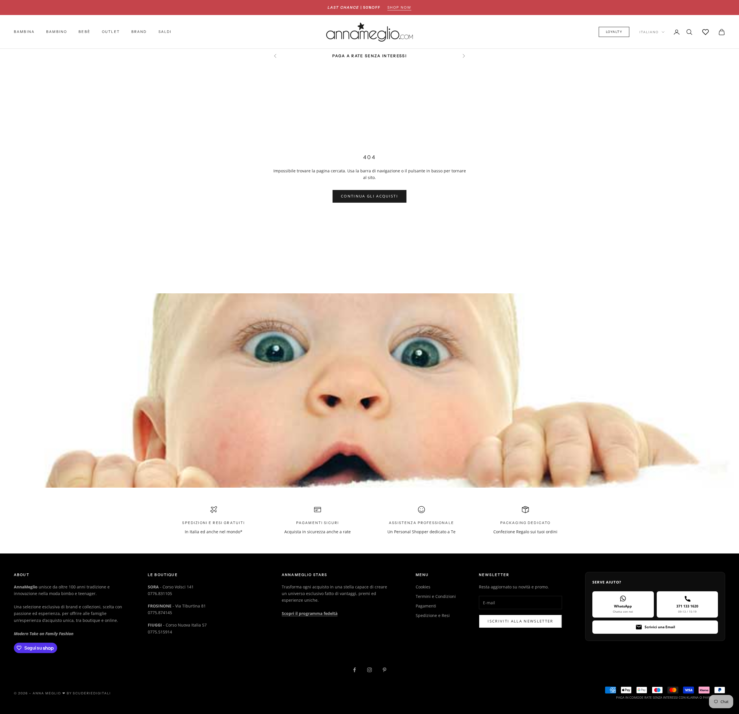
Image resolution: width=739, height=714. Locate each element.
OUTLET (111, 32)
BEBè (84, 32)
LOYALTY (614, 32)
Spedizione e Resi (433, 615)
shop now (399, 7)
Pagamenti (426, 606)
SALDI (165, 32)
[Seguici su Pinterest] (384, 670)
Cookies (423, 587)
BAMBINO (56, 32)
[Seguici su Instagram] (369, 670)
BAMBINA (24, 32)
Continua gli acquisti (369, 196)
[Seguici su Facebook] (354, 670)
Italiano (649, 32)
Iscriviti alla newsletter (520, 621)
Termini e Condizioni (436, 596)
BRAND (139, 32)
